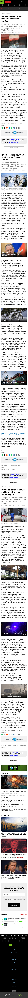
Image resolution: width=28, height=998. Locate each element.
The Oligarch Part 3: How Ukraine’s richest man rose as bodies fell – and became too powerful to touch (13, 856)
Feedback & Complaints (14, 982)
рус (11, 935)
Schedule (14, 959)
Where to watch (14, 956)
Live (14, 949)
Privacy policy (14, 969)
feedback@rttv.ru (13, 142)
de (15, 935)
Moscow (3, 745)
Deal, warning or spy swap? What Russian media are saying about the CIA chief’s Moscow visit (13, 877)
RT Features (5, 815)
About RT (14, 972)
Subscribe (14, 905)
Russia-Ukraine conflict (18, 745)
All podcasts (23, 914)
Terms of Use (14, 966)
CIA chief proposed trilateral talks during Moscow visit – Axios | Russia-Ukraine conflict (14, 9)
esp (7, 935)
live (8, 1)
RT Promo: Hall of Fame (14, 976)
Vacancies (14, 986)
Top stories (4, 773)
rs (22, 935)
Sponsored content (14, 962)
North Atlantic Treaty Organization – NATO (11, 466)
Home (3, 13)
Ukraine (3, 747)
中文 (26, 935)
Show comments (14, 147)
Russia (3, 469)
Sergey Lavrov (10, 469)
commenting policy (16, 139)
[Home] (2, 2)
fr (18, 935)
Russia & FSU (9, 13)
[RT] (4, 938)
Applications (14, 952)
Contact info (14, 979)
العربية (2, 935)
